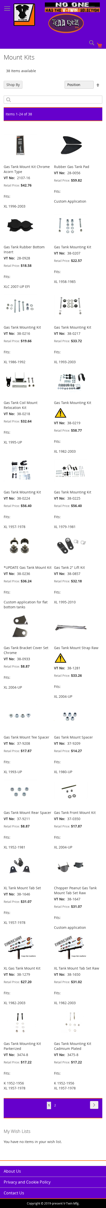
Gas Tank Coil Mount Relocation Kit (20, 405)
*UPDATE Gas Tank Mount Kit (28, 567)
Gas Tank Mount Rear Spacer (27, 812)
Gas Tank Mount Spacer (73, 737)
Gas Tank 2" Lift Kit (69, 567)
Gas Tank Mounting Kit (72, 247)
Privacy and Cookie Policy (27, 1182)
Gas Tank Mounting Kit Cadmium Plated (72, 1046)
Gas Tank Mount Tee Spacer (26, 737)
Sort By (56, 84)
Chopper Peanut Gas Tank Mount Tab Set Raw (75, 890)
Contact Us (14, 1193)
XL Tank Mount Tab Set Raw (76, 968)
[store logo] (24, 15)
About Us (12, 1171)
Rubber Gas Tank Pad (71, 166)
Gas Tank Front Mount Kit (75, 812)
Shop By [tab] (13, 84)
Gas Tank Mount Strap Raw (76, 647)
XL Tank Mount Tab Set (22, 888)
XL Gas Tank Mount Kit (22, 968)
